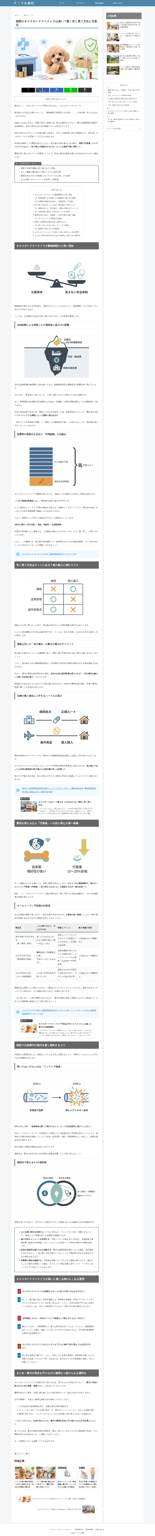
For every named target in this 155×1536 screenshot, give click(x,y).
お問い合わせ (99, 1529)
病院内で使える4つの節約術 (48, 229)
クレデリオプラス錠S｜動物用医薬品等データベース (44, 1010)
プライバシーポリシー (65, 1529)
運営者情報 (89, 1529)
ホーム (53, 1529)
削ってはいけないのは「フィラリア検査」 (54, 225)
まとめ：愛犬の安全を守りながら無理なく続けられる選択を (57, 235)
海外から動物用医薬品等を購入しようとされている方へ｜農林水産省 (51, 788)
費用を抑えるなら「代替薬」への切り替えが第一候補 (55, 215)
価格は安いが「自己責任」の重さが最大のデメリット (58, 208)
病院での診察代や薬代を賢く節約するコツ (51, 222)
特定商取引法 (79, 1529)
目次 (53, 190)
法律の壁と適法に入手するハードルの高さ (54, 211)
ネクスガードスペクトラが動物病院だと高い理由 (53, 195)
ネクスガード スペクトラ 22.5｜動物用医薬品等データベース (48, 554)
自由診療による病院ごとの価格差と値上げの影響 (56, 198)
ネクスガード (20, 1454)
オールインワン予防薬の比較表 (50, 218)
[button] (85, 90)
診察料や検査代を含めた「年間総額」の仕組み (56, 201)
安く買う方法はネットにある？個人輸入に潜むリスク (55, 205)
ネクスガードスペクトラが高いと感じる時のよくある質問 (57, 232)
